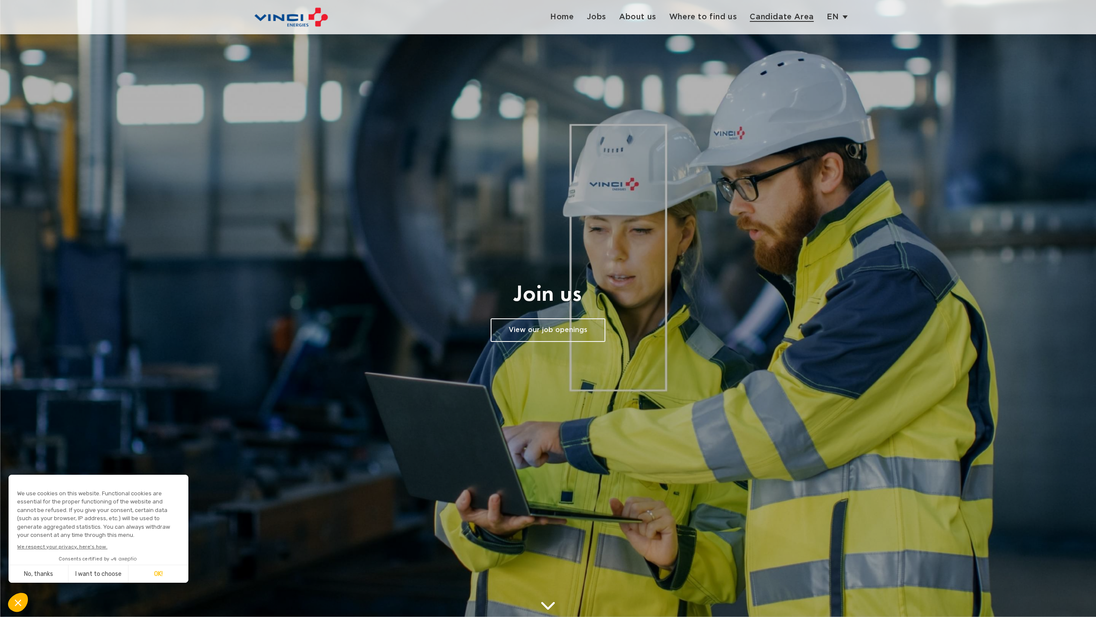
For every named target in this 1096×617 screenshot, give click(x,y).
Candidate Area (781, 17)
